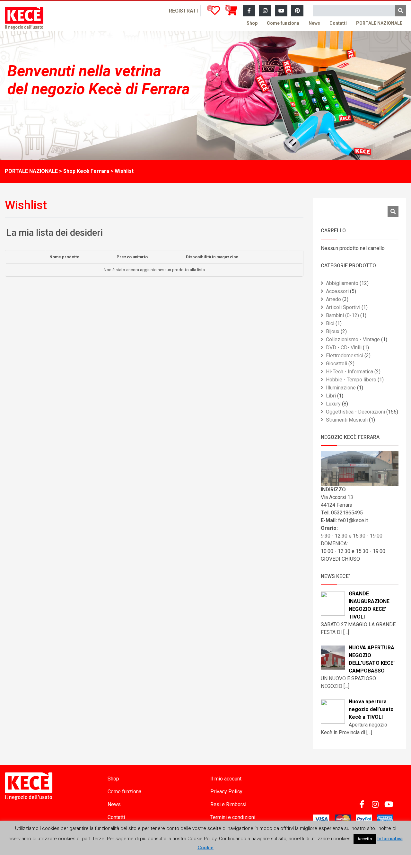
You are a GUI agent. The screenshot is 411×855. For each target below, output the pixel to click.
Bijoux (332, 331)
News (314, 23)
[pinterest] (297, 11)
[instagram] (265, 11)
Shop (252, 23)
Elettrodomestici (344, 355)
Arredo (333, 299)
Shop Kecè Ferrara (86, 171)
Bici (330, 323)
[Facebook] (249, 11)
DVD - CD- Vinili (344, 347)
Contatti (338, 23)
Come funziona (283, 23)
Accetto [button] (364, 838)
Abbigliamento (342, 283)
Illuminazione (341, 388)
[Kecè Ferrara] (24, 18)
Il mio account (225, 779)
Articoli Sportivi (343, 307)
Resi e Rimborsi (228, 804)
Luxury (333, 404)
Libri (331, 396)
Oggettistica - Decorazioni (355, 412)
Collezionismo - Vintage (353, 339)
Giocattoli (336, 364)
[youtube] (281, 11)
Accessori (337, 291)
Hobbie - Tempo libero (351, 380)
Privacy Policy (226, 791)
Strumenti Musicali (347, 420)
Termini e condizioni (232, 817)
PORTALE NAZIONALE (379, 23)
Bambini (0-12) (342, 315)
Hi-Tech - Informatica (349, 372)
